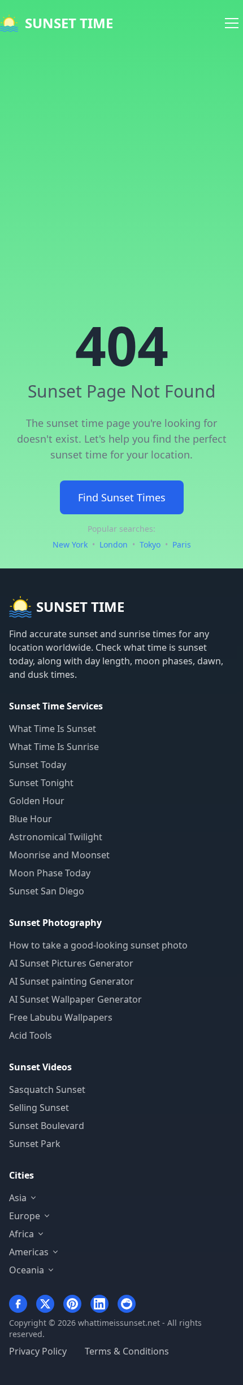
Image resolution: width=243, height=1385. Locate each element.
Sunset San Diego (46, 891)
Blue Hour (30, 819)
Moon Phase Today (49, 873)
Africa (21, 1234)
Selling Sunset (39, 1107)
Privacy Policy (38, 1351)
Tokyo (150, 544)
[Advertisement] (121, 173)
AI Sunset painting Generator (71, 981)
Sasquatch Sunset (47, 1089)
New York (70, 544)
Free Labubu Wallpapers (60, 1017)
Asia (18, 1198)
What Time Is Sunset (52, 728)
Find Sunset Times (122, 497)
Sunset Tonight (41, 783)
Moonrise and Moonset (59, 855)
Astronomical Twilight (55, 837)
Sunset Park (34, 1143)
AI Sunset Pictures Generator (71, 963)
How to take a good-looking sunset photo (98, 945)
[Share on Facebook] (18, 1304)
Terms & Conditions (127, 1351)
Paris (181, 544)
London (113, 544)
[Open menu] (231, 23)
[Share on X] (45, 1304)
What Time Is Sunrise (54, 746)
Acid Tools (30, 1035)
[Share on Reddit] (127, 1304)
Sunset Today (37, 764)
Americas (29, 1252)
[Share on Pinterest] (72, 1304)
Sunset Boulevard (46, 1125)
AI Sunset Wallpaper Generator (75, 999)
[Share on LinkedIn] (99, 1304)
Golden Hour (36, 801)
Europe (24, 1216)
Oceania (26, 1270)
